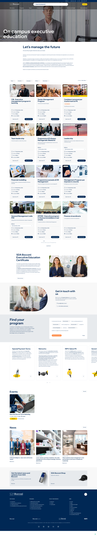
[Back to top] (85, 494)
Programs (22, 7)
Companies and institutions (42, 7)
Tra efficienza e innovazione (69, 106)
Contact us (84, 4)
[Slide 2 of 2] (50, 382)
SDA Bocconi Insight (71, 7)
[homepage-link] (14, 4)
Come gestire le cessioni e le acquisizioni (71, 218)
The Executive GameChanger (43, 103)
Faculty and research (57, 7)
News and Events (83, 7)
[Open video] (68, 266)
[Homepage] (16, 494)
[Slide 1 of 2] (47, 382)
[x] (44, 527)
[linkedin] (48, 527)
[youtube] (53, 527)
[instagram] (58, 527)
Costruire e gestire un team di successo (18, 140)
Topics (30, 7)
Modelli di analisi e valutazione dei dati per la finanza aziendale (20, 183)
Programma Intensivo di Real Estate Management (47, 221)
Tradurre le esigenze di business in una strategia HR (47, 184)
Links (70, 498)
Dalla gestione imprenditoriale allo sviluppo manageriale (21, 220)
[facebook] (39, 527)
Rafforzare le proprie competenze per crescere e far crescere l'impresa (48, 143)
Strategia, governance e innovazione (71, 184)
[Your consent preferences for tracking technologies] (95, 534)
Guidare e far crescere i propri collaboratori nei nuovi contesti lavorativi (74, 141)
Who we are (12, 7)
